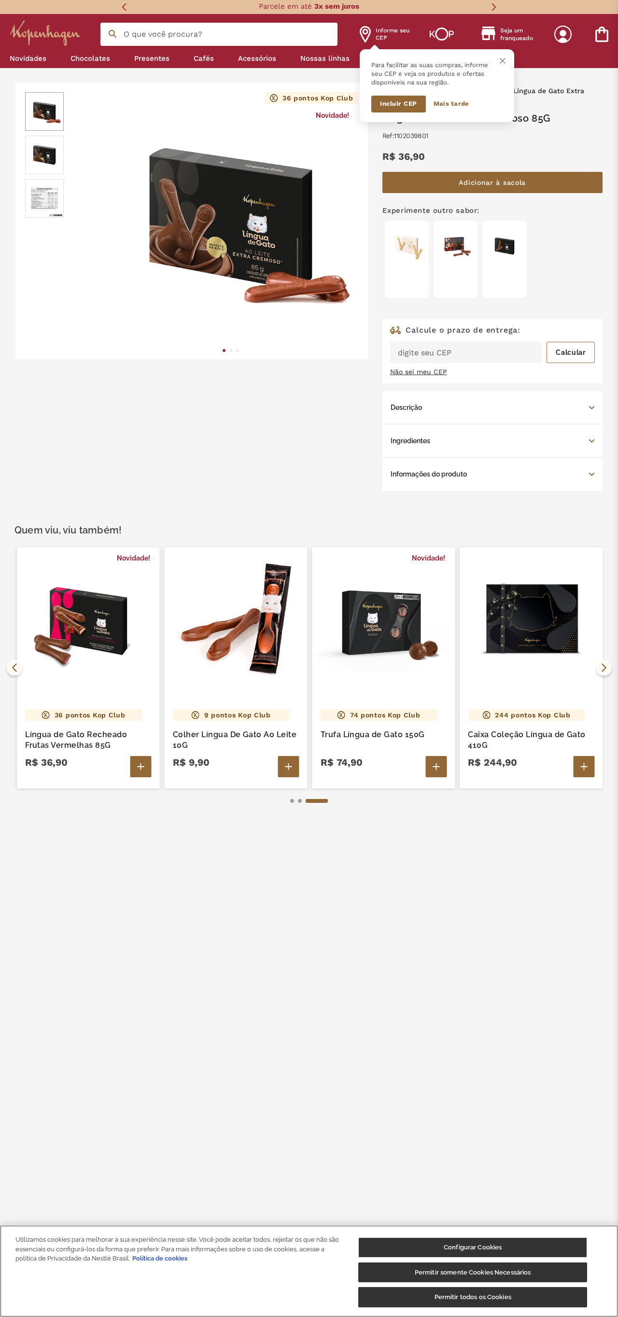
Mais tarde (451, 103)
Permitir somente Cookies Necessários (473, 1272)
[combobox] (218, 34)
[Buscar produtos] (112, 33)
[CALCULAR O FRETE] (571, 352)
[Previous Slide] (124, 7)
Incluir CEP (398, 103)
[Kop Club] (442, 34)
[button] (492, 407)
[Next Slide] (493, 7)
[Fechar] (502, 61)
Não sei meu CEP (418, 372)
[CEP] (492, 344)
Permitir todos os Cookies (473, 1297)
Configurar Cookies (473, 1247)
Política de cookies (159, 1258)
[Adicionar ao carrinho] (141, 766)
